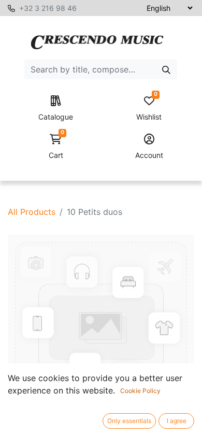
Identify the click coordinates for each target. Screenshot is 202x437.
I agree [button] (176, 421)
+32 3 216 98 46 (48, 8)
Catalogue (55, 116)
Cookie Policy (140, 391)
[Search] (166, 69)
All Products (31, 212)
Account (149, 155)
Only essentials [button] (129, 421)
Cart (56, 146)
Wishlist (149, 108)
